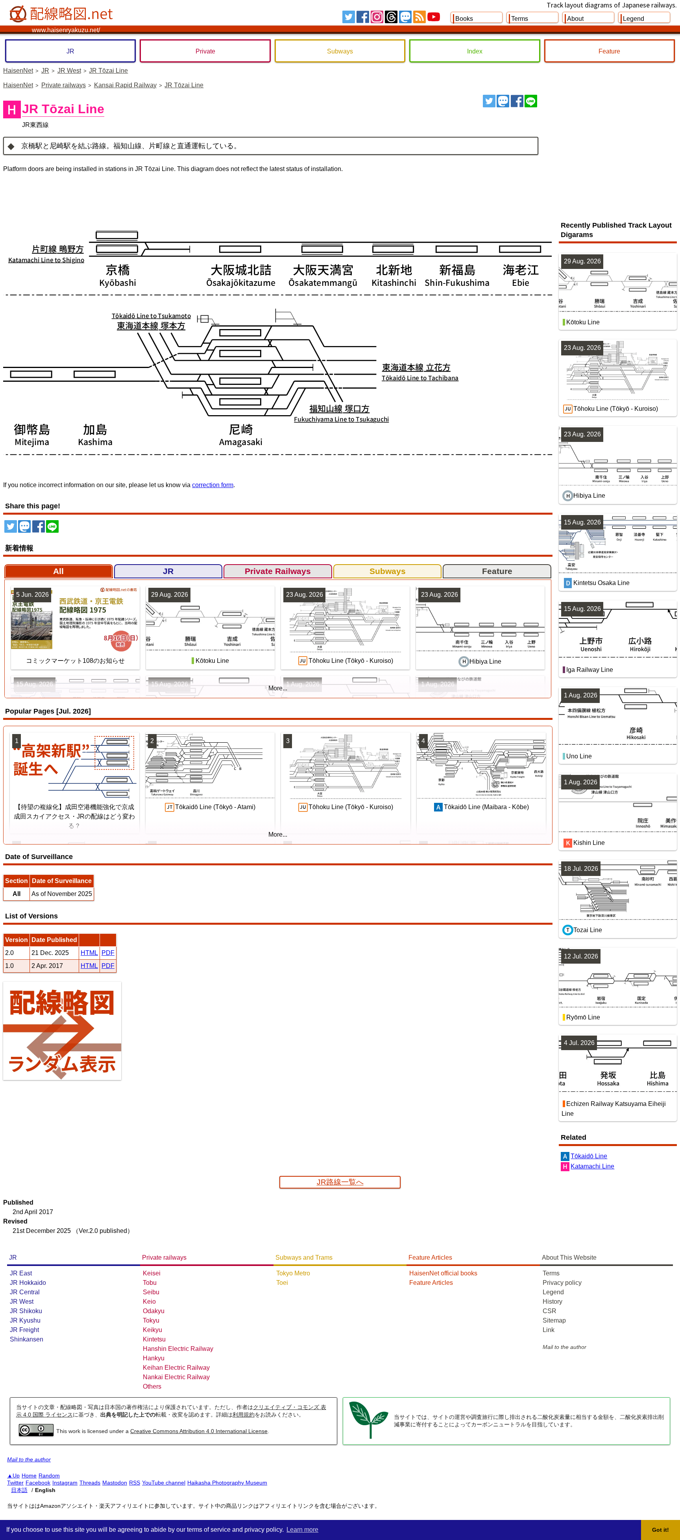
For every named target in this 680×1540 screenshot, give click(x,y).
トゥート (503, 101)
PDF (108, 952)
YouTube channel (163, 1482)
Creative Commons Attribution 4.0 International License (199, 1431)
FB (363, 17)
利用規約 (244, 1414)
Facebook (38, 1482)
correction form (212, 485)
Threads (89, 1482)
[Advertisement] (611, 154)
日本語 (19, 1490)
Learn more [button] (302, 1529)
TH (391, 17)
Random (49, 1475)
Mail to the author (564, 1347)
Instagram (65, 1482)
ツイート (489, 101)
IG (377, 17)
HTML (89, 952)
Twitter (15, 1482)
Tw (348, 17)
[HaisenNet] (62, 14)
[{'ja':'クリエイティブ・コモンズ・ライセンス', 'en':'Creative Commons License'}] (36, 1434)
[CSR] (368, 1438)
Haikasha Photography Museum (227, 1482)
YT (433, 17)
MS (405, 17)
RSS (419, 17)
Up (16, 1475)
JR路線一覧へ (340, 1182)
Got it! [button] (660, 1530)
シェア (517, 101)
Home (29, 1475)
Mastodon (114, 1482)
